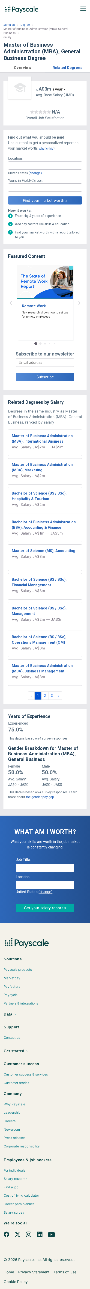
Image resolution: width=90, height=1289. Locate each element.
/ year (58, 89)
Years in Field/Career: (25, 180)
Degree (25, 24)
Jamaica (9, 24)
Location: (15, 158)
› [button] (79, 302)
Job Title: (23, 859)
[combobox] (45, 165)
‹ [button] (10, 302)
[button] (22, 67)
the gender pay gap (40, 797)
